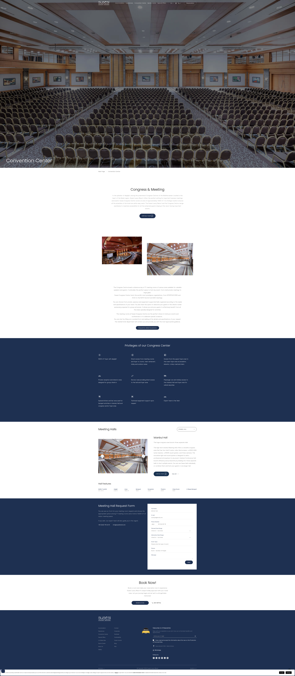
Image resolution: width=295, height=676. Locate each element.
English (100, 668)
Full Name (154, 508)
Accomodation (119, 3)
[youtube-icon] (159, 658)
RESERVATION (140, 603)
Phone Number (155, 521)
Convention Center (140, 3)
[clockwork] (193, 668)
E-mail (153, 515)
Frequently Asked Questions (147, 328)
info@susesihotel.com (119, 525)
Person (153, 548)
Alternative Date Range (157, 535)
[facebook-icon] (154, 658)
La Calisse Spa (102, 640)
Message (153, 555)
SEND (188, 562)
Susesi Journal (118, 640)
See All (174, 474)
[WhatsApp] (176, 3)
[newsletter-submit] (195, 636)
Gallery (100, 649)
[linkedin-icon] (165, 658)
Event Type (154, 541)
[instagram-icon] (156, 658)
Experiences (129, 3)
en (171, 3)
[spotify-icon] (162, 658)
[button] (101, 456)
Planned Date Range (156, 528)
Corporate (117, 631)
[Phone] (180, 3)
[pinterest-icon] (167, 658)
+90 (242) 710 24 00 (104, 525)
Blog (115, 643)
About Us (100, 646)
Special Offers (162, 3)
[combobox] (153, 524)
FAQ (115, 646)
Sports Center (152, 3)
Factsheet (116, 634)
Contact (116, 628)
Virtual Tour (146, 216)
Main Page (101, 171)
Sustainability (117, 637)
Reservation (190, 3)
